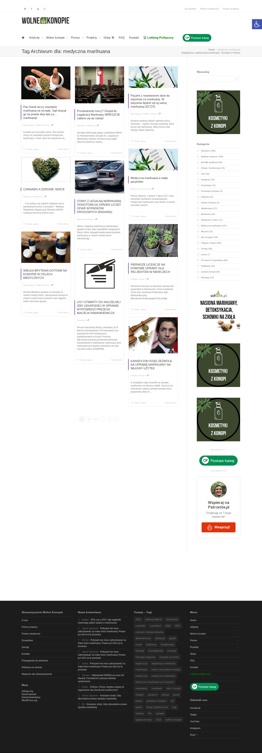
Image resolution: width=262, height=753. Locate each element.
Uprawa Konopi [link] (208, 272)
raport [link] (139, 707)
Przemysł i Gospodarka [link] (212, 260)
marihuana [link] (141, 669)
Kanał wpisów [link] (29, 694)
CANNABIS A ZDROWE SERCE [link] (44, 189)
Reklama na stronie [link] (32, 667)
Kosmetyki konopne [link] (210, 191)
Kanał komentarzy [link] (31, 697)
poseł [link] (176, 694)
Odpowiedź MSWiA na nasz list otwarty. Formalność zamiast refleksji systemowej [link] (101, 678)
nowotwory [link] (141, 688)
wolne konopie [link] (173, 719)
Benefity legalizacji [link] (209, 162)
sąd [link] (174, 707)
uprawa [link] (160, 713)
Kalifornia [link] (151, 644)
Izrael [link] (139, 644)
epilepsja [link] (160, 638)
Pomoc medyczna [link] (209, 8)
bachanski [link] (172, 619)
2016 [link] (138, 619)
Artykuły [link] (34, 37)
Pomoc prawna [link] (231, 8)
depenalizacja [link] (143, 638)
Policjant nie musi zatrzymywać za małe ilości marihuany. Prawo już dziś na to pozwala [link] (101, 631)
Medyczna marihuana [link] (140, 189)
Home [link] (193, 620)
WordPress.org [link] (29, 700)
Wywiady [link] (205, 277)
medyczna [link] (141, 675)
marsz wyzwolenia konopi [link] (166, 669)
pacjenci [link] (152, 694)
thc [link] (150, 713)
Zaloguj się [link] (27, 691)
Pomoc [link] (76, 37)
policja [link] (165, 694)
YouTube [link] (194, 721)
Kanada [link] (140, 650)
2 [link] (43, 196)
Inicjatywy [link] (90, 125)
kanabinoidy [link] (167, 644)
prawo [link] (204, 254)
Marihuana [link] (206, 214)
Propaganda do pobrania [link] (35, 660)
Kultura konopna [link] (208, 202)
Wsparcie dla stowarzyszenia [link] (37, 674)
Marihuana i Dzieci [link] (209, 220)
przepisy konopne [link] (156, 700)
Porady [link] (204, 249)
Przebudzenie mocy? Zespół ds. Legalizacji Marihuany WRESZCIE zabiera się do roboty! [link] (98, 114)
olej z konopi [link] (173, 688)
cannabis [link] (141, 625)
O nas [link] (25, 620)
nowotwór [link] (157, 688)
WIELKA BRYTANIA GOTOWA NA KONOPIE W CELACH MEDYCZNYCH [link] (45, 274)
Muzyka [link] (204, 231)
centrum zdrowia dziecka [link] (149, 632)
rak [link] (172, 700)
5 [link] (96, 125)
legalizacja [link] (141, 663)
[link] (257, 24)
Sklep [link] (107, 37)
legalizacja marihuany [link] (164, 663)
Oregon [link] (140, 694)
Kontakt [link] (134, 37)
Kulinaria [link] (205, 197)
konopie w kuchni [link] (169, 657)
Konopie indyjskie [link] (145, 657)
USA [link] (158, 719)
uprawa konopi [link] (144, 719)
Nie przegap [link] (28, 125)
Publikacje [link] (205, 266)
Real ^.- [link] (194, 735)
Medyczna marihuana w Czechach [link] (155, 682)
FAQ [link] (121, 37)
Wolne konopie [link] (55, 37)
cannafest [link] (155, 625)
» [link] (116, 419)
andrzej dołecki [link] (153, 619)
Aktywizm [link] (81, 125)
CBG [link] (177, 625)
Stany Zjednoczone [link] (157, 707)
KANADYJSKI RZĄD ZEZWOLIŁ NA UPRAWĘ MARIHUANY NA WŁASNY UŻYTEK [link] (151, 364)
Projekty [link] (92, 37)
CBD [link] (168, 625)
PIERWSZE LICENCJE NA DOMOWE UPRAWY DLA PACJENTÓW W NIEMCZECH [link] (150, 268)
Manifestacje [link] (207, 208)
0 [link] (151, 189)
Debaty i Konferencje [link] (210, 168)
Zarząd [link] (25, 647)
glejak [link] (172, 638)
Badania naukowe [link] (85, 219)
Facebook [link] (195, 708)
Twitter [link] (193, 714)
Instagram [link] (195, 728)
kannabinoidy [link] (155, 650)
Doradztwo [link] (190, 8)
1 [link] (50, 125)
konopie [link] (171, 650)
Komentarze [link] (206, 185)
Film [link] (203, 174)
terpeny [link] (140, 713)
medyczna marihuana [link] (163, 675)
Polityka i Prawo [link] (42, 125)
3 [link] (158, 114)
